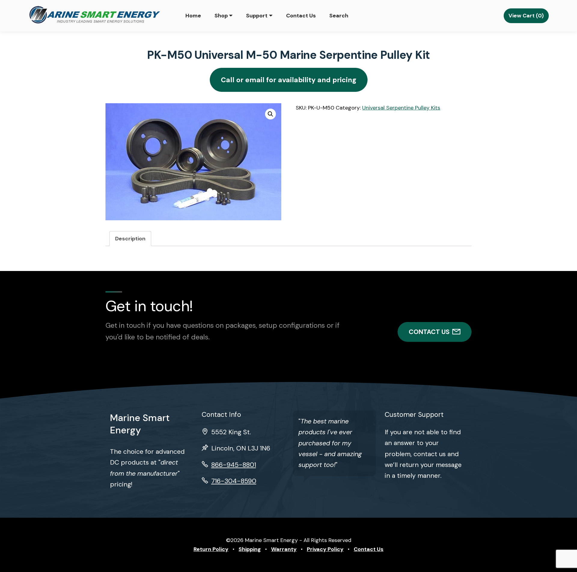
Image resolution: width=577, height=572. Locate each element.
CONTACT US (429, 332)
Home (193, 15)
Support (256, 15)
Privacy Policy (325, 549)
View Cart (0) (526, 15)
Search (338, 15)
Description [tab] (130, 238)
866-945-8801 (233, 465)
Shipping (250, 549)
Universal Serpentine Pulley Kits (401, 107)
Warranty (284, 549)
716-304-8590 (233, 481)
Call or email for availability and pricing (288, 79)
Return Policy (211, 549)
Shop (221, 15)
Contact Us (301, 15)
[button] (270, 114)
